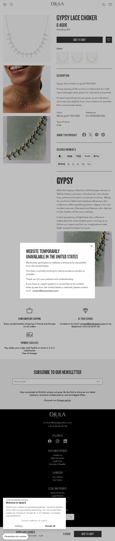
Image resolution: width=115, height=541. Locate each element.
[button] (15, 536)
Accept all (50, 526)
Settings (18, 526)
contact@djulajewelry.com (45, 290)
